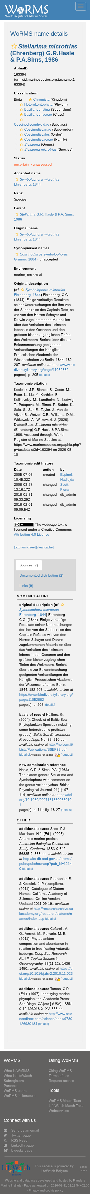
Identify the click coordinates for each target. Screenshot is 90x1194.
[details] (44, 375)
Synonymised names (32, 248)
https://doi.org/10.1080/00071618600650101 (46, 800)
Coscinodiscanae (37, 129)
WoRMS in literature (20, 1096)
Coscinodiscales (37, 134)
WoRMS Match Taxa (65, 1101)
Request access (61, 1081)
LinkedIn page (22, 1145)
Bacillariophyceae (38, 114)
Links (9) (26, 586)
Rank (18, 193)
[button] (14, 46)
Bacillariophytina (37, 109)
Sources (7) (29, 565)
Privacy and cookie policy (46, 1190)
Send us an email (25, 1130)
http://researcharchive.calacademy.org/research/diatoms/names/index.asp (46, 914)
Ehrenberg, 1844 (39, 612)
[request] (66, 754)
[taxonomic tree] (25, 547)
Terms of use (59, 1076)
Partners (10, 1086)
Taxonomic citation (30, 383)
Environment (25, 268)
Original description (31, 283)
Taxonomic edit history (33, 463)
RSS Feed (19, 1140)
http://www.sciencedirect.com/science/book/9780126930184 (45, 1019)
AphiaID (21, 68)
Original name (26, 228)
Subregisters (14, 1081)
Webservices (59, 1111)
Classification (26, 93)
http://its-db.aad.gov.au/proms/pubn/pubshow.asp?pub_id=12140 (45, 864)
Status (19, 158)
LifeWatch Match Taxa (66, 1106)
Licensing (22, 518)
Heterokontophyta (38, 104)
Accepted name (27, 173)
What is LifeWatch (18, 1076)
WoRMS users (15, 1091)
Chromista (41, 99)
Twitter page (21, 1135)
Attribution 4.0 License (31, 534)
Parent (19, 208)
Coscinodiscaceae (38, 139)
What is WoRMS (17, 1071)
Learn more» (83, 1168)
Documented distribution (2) (42, 575)
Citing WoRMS (60, 1071)
